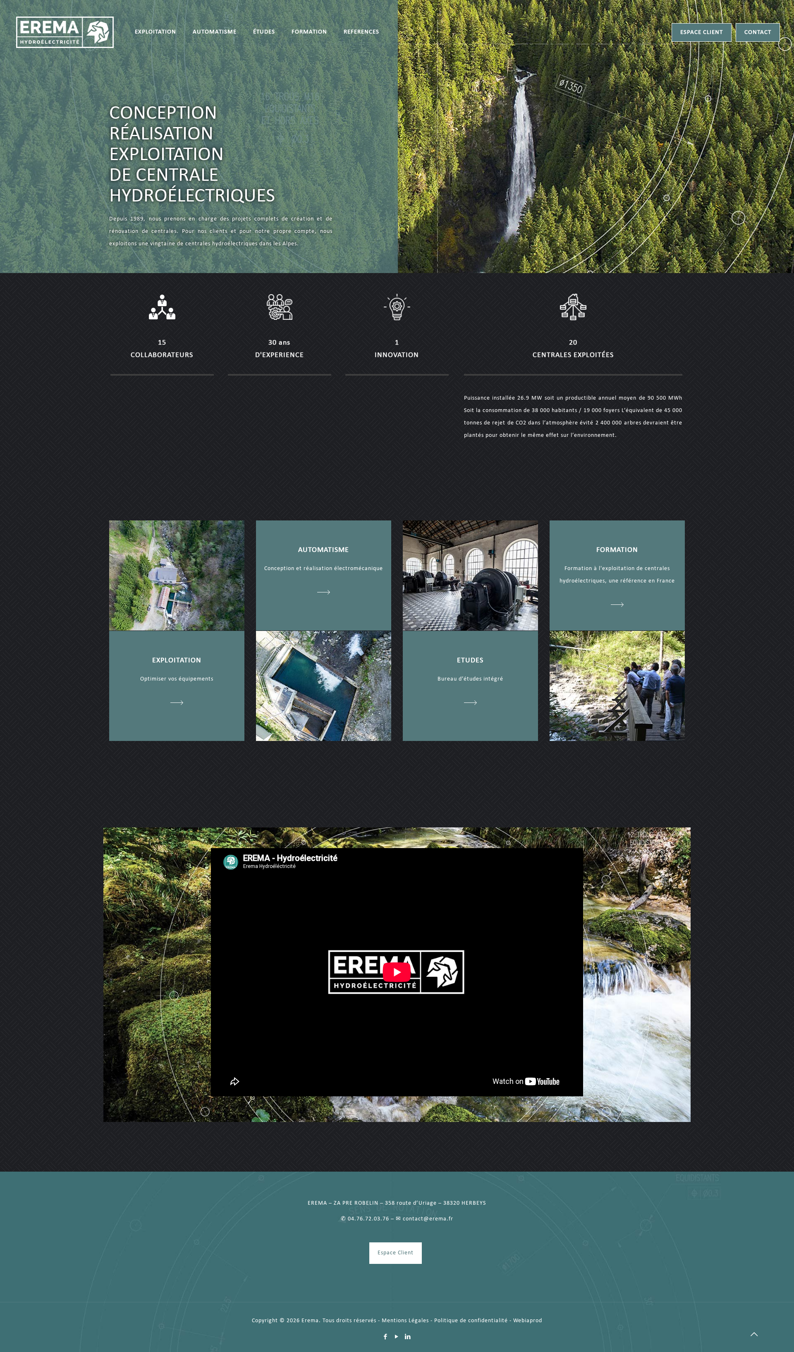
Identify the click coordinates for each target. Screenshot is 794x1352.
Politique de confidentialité (471, 1321)
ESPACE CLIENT (701, 32)
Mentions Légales (405, 1321)
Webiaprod (527, 1321)
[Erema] (65, 32)
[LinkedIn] (408, 1337)
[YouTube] (396, 1337)
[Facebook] (385, 1337)
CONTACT (757, 32)
